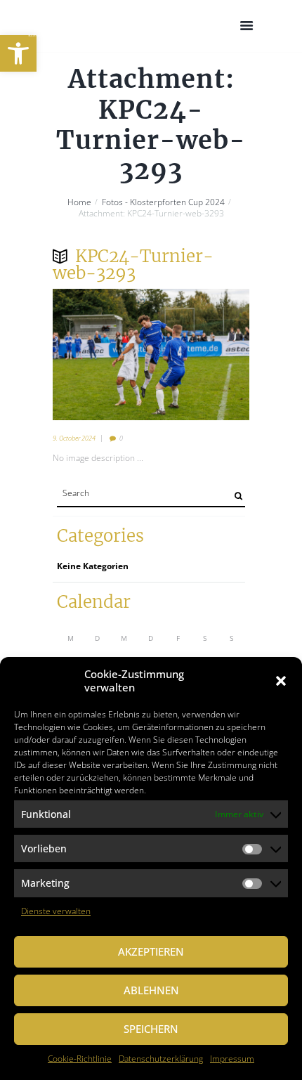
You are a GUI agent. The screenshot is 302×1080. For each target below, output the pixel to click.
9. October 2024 (74, 438)
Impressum (232, 1059)
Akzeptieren (151, 951)
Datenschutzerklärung (161, 1059)
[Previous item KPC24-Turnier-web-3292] (102, 354)
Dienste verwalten (56, 911)
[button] (18, 53)
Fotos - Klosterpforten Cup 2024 (163, 202)
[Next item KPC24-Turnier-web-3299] (200, 354)
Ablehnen (151, 990)
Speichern (151, 1029)
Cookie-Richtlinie (80, 1059)
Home (79, 202)
